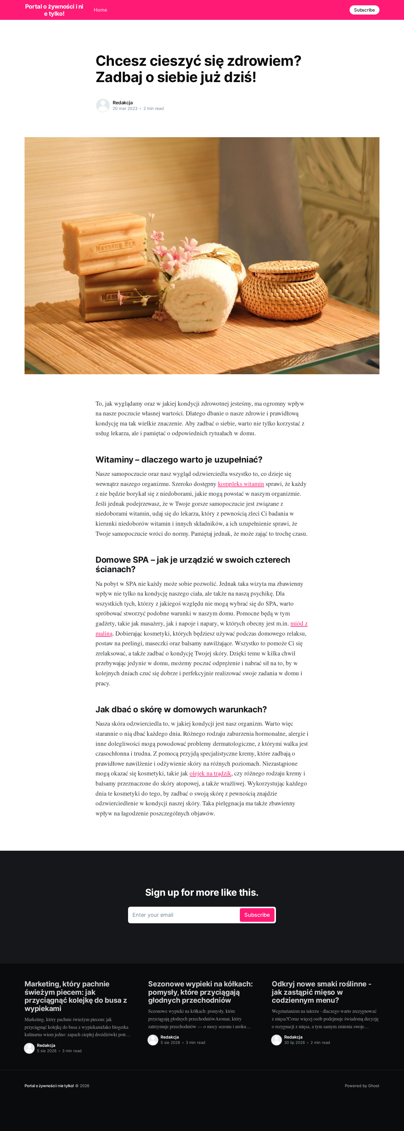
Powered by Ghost (362, 1085)
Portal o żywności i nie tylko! (54, 10)
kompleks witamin (241, 483)
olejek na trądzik (210, 773)
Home (100, 10)
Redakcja (123, 102)
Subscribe (364, 10)
